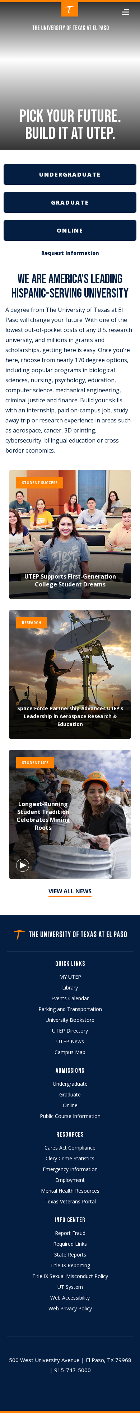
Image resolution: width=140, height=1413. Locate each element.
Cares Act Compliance (70, 1147)
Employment (70, 1179)
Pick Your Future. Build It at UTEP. (70, 126)
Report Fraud (70, 1233)
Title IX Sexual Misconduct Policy (70, 1276)
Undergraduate (70, 1083)
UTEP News (70, 1041)
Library (70, 987)
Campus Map (70, 1052)
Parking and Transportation (70, 1009)
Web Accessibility (70, 1297)
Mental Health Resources (70, 1190)
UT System (70, 1286)
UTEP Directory (70, 1030)
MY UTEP (70, 976)
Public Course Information (70, 1116)
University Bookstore (70, 1019)
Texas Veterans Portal (70, 1201)
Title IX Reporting (70, 1265)
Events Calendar (70, 998)
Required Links (70, 1243)
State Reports (70, 1254)
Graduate (70, 1094)
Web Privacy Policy (70, 1308)
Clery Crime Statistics (70, 1158)
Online (70, 1105)
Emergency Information (70, 1169)
